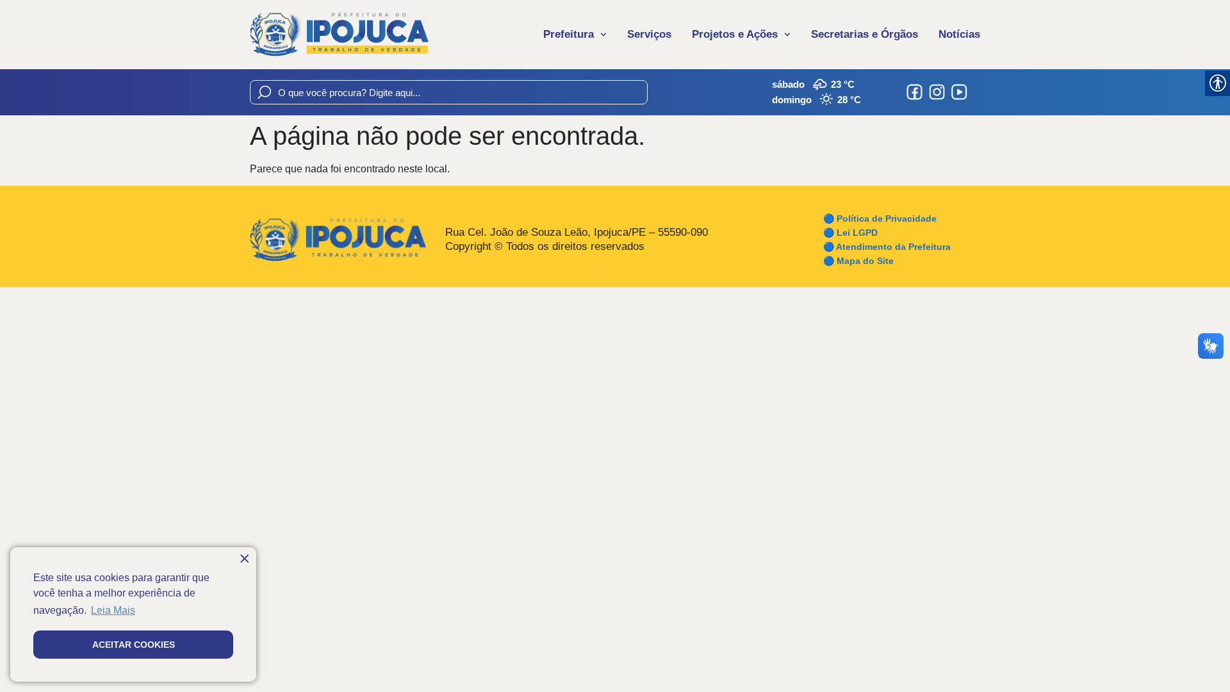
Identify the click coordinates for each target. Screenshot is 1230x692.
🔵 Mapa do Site (858, 261)
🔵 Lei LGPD (850, 232)
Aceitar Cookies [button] (133, 644)
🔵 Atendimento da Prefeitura (887, 247)
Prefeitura (568, 34)
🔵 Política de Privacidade (880, 218)
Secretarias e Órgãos (864, 34)
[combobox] (449, 92)
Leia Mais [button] (113, 610)
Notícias (959, 34)
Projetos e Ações (735, 34)
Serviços (649, 34)
